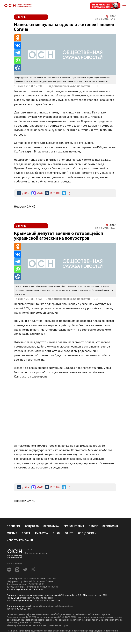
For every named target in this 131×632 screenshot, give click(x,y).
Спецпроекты (87, 533)
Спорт (26, 533)
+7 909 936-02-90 (52, 600)
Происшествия (73, 526)
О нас (56, 533)
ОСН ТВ (68, 533)
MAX (40, 193)
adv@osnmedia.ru (64, 606)
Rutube (55, 193)
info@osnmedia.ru (23, 589)
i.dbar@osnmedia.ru (23, 600)
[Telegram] (17, 52)
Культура (41, 533)
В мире (93, 526)
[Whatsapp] (17, 60)
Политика (13, 526)
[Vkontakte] (17, 45)
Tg (68, 193)
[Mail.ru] (17, 67)
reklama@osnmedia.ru (43, 606)
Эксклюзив (110, 526)
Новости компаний (20, 540)
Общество (32, 526)
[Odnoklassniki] (17, 37)
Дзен (25, 193)
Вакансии (38, 589)
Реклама (25, 386)
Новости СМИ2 (24, 206)
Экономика (51, 526)
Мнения (12, 533)
